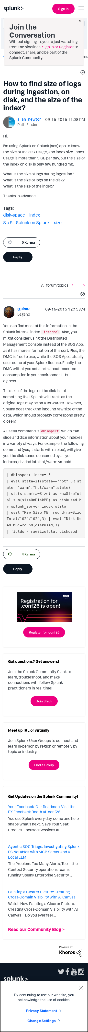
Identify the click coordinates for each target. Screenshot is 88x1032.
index (34, 215)
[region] (44, 1006)
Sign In (63, 9)
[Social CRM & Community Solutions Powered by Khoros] (70, 951)
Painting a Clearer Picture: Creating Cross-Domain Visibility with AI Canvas (42, 894)
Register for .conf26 (44, 632)
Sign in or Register (58, 46)
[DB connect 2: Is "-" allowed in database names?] (83, 285)
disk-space (14, 215)
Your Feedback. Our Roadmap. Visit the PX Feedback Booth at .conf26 (42, 809)
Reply (17, 257)
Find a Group (44, 765)
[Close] (80, 988)
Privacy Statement (41, 1011)
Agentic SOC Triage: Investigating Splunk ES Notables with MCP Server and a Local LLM (43, 851)
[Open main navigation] (81, 8)
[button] (82, 73)
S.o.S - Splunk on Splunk (26, 222)
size (58, 222)
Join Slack (44, 701)
